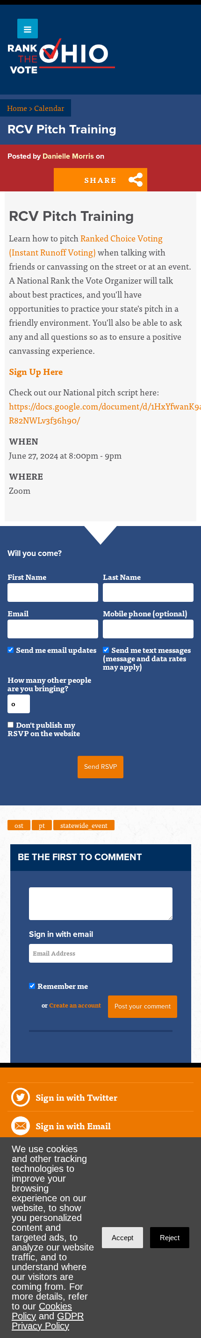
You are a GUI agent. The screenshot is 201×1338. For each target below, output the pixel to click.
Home (20, 108)
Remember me (62, 985)
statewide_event (84, 825)
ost (18, 825)
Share (100, 180)
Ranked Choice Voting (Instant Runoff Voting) (86, 245)
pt (42, 825)
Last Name (122, 576)
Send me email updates (56, 649)
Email (18, 613)
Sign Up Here (36, 371)
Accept (122, 1238)
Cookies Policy (42, 1311)
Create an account (75, 1005)
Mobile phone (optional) (145, 613)
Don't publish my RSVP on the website (43, 728)
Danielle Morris (68, 156)
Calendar (49, 108)
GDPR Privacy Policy (48, 1321)
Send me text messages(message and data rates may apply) (147, 658)
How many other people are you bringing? (49, 683)
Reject (169, 1238)
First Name (26, 576)
